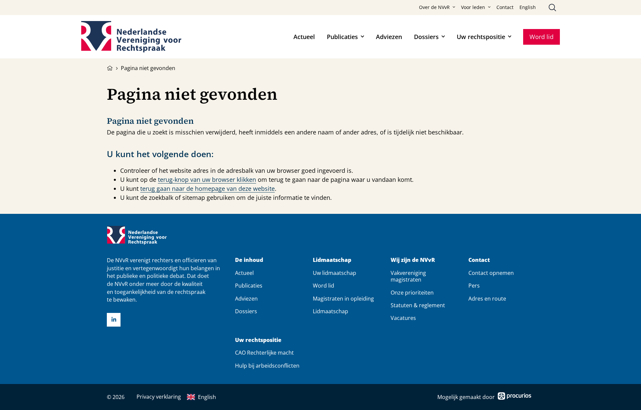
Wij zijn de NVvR (413, 260)
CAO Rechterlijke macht (264, 352)
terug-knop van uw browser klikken (207, 179)
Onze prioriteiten (412, 292)
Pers (474, 285)
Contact (504, 7)
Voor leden (473, 7)
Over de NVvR (434, 7)
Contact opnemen (491, 273)
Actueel (304, 37)
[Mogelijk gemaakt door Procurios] (514, 397)
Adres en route (487, 298)
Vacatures (403, 318)
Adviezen (389, 37)
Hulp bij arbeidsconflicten (267, 365)
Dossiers (426, 37)
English (527, 7)
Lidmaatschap (332, 260)
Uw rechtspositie (481, 37)
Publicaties (342, 37)
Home (110, 67)
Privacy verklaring (159, 396)
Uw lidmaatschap (334, 273)
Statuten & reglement (418, 305)
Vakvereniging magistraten (408, 276)
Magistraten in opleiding (343, 298)
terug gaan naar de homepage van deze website (207, 188)
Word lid (541, 37)
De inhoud (249, 260)
